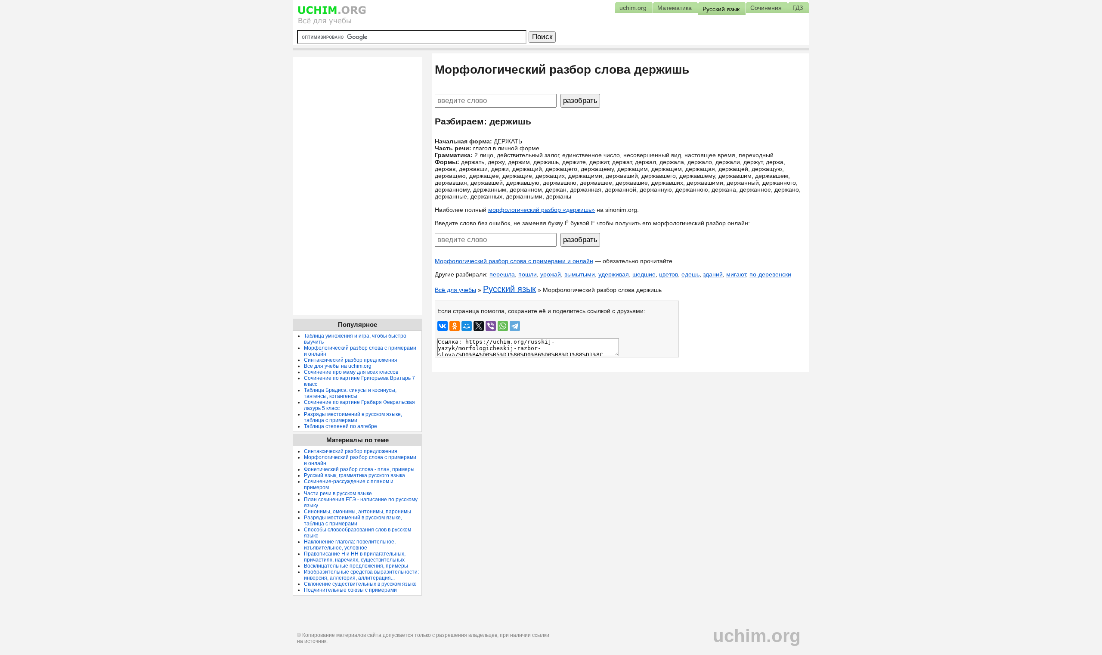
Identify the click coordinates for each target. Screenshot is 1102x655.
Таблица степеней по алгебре (340, 426)
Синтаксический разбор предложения (350, 360)
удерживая (613, 274)
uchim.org (757, 636)
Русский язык (509, 289)
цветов (668, 274)
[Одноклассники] (454, 326)
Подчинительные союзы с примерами (350, 590)
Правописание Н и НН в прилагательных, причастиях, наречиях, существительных (355, 557)
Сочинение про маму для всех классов (351, 372)
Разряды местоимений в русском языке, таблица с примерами (353, 417)
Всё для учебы (455, 289)
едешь (690, 274)
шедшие (644, 274)
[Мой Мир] (466, 326)
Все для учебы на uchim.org (337, 366)
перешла (502, 274)
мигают (736, 274)
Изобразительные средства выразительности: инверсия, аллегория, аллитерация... (361, 575)
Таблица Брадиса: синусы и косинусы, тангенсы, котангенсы (350, 393)
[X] (479, 326)
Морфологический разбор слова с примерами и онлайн (514, 261)
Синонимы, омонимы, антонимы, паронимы (357, 512)
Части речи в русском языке (338, 493)
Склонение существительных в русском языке (360, 584)
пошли (527, 274)
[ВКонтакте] (442, 326)
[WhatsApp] (503, 326)
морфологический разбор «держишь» (541, 209)
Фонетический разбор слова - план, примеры (359, 469)
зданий (713, 274)
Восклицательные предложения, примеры (356, 566)
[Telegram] (515, 326)
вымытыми (579, 274)
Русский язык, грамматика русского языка (354, 475)
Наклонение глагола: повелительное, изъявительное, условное (350, 545)
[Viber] (491, 326)
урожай (550, 274)
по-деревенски (770, 274)
